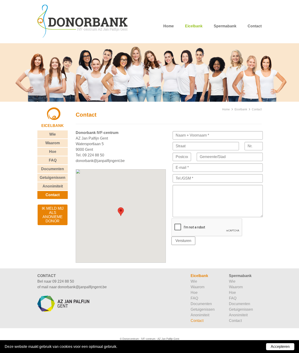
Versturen (183, 241)
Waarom (52, 143)
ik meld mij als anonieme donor (53, 214)
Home (168, 26)
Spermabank (225, 26)
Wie (52, 134)
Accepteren (280, 347)
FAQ (53, 160)
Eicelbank (194, 26)
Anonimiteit (53, 186)
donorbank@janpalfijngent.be (100, 161)
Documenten (52, 169)
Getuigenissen (52, 178)
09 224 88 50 (93, 155)
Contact (255, 26)
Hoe (52, 152)
